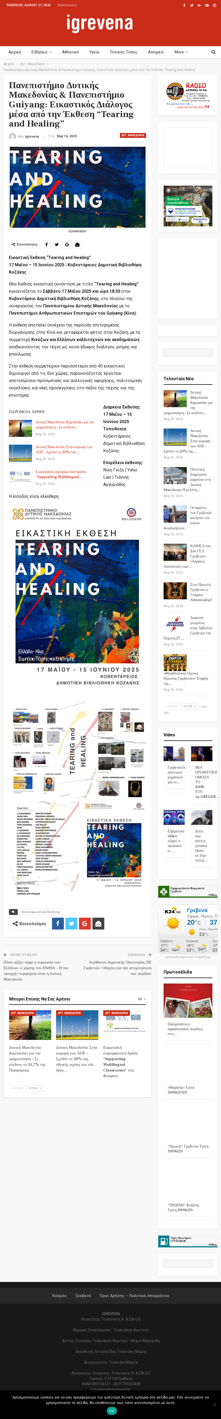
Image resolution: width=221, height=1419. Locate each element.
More (179, 52)
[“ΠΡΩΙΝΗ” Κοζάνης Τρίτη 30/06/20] (188, 1182)
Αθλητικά (70, 52)
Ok (112, 1411)
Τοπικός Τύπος (123, 52)
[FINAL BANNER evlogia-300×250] (188, 206)
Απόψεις (156, 52)
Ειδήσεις (40, 52)
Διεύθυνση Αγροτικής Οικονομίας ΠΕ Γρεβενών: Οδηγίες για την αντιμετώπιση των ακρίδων (117, 968)
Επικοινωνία (67, 5)
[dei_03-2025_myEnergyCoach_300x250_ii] (188, 147)
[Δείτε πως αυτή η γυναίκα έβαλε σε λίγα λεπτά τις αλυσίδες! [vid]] (201, 817)
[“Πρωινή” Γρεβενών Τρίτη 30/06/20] (188, 1123)
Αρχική (14, 52)
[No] (214, 1404)
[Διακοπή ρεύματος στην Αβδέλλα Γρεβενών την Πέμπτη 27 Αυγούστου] (175, 624)
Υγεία (94, 52)
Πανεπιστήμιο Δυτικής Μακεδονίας (41, 912)
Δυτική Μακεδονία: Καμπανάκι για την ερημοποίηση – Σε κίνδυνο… (65, 425)
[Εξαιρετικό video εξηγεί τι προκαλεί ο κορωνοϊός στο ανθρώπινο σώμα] (174, 817)
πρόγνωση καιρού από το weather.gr (187, 957)
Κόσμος (59, 1295)
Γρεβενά (83, 1295)
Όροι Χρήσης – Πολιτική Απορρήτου (134, 1295)
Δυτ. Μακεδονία (133, 135)
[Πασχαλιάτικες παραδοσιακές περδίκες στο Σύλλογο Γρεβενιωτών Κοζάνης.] (188, 1001)
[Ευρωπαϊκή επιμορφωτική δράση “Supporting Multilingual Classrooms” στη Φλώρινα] (20, 478)
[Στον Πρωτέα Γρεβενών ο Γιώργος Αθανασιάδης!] (175, 591)
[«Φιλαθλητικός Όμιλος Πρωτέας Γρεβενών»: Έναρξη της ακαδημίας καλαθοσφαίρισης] (175, 662)
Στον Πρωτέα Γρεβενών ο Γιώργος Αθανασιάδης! (201, 592)
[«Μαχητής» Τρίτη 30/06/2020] (188, 1064)
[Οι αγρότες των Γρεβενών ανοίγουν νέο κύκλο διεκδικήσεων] (175, 514)
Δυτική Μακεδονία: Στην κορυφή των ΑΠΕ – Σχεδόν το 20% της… (64, 450)
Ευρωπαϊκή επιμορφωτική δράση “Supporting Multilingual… (61, 474)
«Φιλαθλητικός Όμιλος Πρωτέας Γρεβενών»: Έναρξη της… (186, 678)
